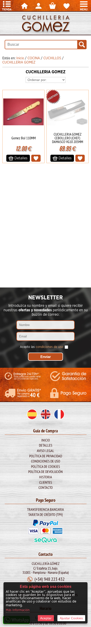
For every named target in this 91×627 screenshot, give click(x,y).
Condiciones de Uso (45, 461)
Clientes (45, 482)
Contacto (45, 487)
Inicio (45, 440)
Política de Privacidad (45, 456)
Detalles (45, 445)
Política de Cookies (45, 466)
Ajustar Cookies (71, 618)
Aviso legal (45, 450)
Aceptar (46, 618)
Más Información (18, 610)
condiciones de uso (49, 347)
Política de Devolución (45, 471)
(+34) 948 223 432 (50, 579)
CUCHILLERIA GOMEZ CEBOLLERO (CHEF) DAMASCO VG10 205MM (67, 138)
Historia (45, 477)
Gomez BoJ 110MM (23, 138)
